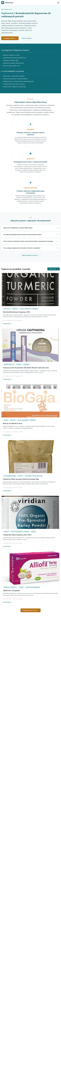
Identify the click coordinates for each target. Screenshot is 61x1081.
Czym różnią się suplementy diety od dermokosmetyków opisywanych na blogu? (28, 241)
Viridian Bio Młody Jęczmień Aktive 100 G (17, 535)
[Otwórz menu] (58, 2)
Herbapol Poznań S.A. (10, 587)
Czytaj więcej (6, 323)
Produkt (15, 308)
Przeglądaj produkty (9, 38)
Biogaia (6, 420)
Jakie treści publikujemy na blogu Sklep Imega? (18, 228)
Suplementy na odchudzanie (33, 475)
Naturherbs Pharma (10, 475)
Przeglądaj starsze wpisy (29, 610)
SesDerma (26, 364)
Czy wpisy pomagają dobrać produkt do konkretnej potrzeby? (22, 234)
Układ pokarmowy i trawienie (29, 308)
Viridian (33, 531)
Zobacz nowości (52, 268)
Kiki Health (7, 308)
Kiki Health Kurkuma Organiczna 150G (16, 312)
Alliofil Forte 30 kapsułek (11, 590)
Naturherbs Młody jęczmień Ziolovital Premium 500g (21, 479)
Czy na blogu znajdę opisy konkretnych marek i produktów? (21, 248)
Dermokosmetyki (9, 364)
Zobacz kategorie (27, 38)
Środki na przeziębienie (33, 587)
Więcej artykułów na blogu (29, 255)
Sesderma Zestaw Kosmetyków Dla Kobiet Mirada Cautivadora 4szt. (26, 367)
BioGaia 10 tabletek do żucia (12, 423)
